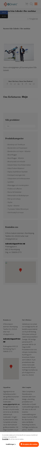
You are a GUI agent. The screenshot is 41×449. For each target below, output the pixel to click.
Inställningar (10, 444)
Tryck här (5, 439)
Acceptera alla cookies (30, 444)
